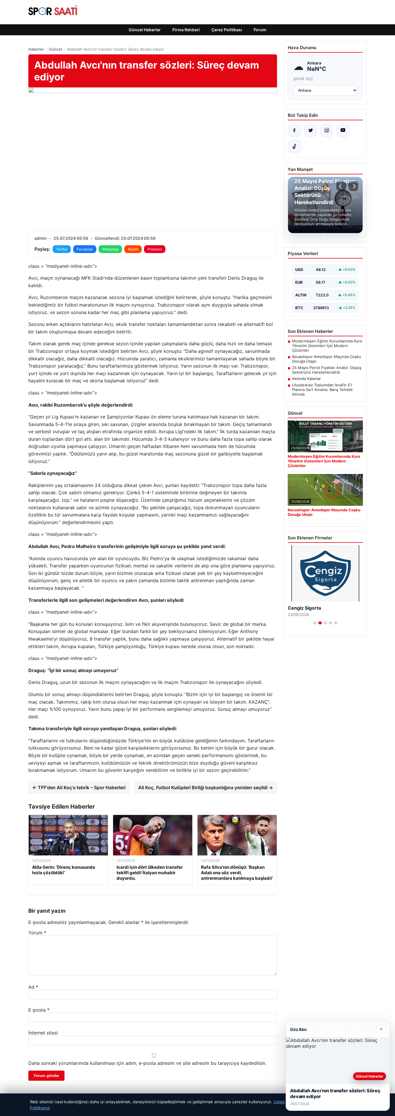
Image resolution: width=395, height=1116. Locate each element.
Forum (260, 29)
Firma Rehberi (186, 29)
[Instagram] (326, 130)
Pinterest (154, 249)
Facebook (85, 249)
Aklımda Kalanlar (306, 378)
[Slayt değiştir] (315, 622)
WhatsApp (110, 249)
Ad (33, 987)
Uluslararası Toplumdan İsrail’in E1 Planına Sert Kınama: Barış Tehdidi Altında (322, 389)
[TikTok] (294, 146)
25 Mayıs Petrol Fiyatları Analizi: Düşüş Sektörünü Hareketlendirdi (326, 370)
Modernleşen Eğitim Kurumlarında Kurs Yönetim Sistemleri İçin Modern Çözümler (327, 346)
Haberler (36, 49)
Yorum (37, 933)
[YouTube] (343, 130)
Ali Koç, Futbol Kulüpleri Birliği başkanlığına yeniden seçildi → (205, 787)
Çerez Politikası (226, 29)
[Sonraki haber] (353, 186)
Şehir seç (303, 79)
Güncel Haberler (145, 29)
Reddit (133, 249)
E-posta (38, 1010)
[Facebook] (294, 130)
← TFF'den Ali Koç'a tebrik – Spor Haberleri (78, 787)
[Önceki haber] (341, 186)
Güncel (55, 49)
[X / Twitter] (310, 130)
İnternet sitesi (43, 1033)
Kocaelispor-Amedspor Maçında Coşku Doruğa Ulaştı (326, 359)
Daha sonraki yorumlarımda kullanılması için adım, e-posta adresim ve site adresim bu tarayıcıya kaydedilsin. (147, 1063)
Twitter (61, 249)
